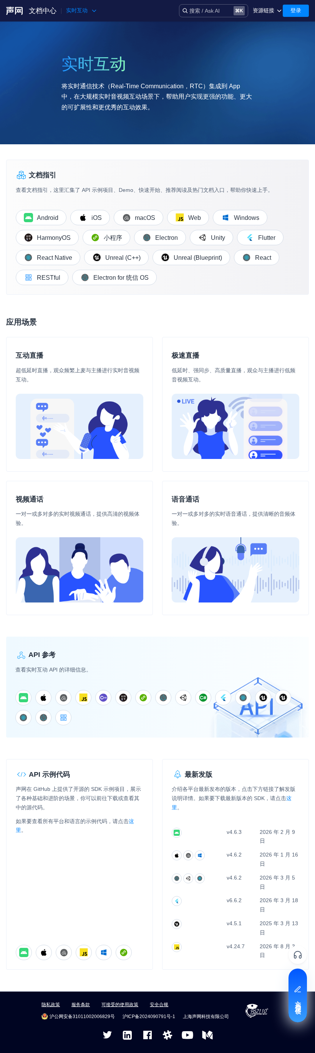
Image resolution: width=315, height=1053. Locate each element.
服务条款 (80, 1004)
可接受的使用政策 (119, 1004)
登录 (295, 10)
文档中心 (42, 11)
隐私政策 (50, 1004)
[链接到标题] (40, 322)
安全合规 (159, 1004)
